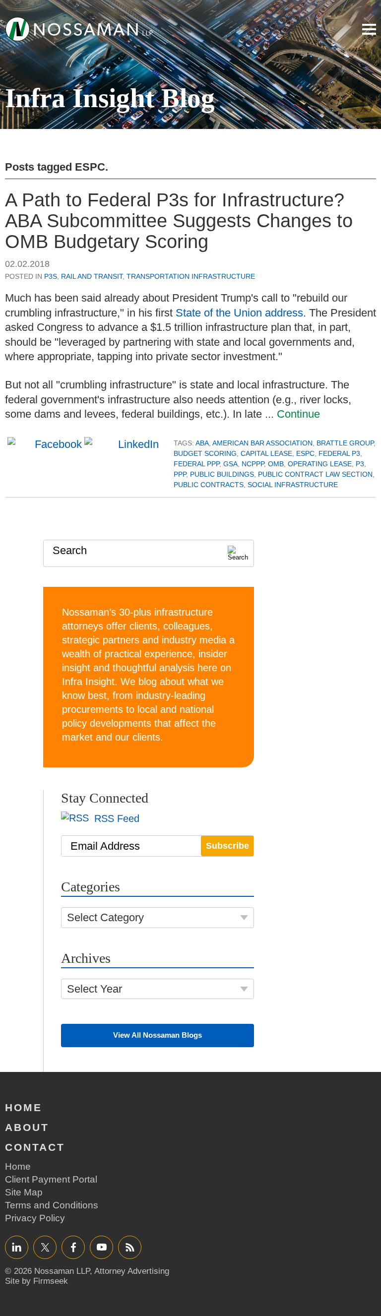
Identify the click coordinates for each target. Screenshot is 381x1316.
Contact (35, 1147)
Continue (298, 414)
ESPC (305, 453)
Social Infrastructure (293, 485)
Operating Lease (320, 464)
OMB (276, 464)
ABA (202, 443)
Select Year (94, 989)
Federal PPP (196, 464)
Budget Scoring (205, 453)
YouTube (101, 1247)
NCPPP (253, 464)
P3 (360, 464)
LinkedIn (16, 1247)
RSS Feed (115, 818)
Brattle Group (345, 443)
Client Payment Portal (51, 1179)
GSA (230, 464)
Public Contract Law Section (315, 474)
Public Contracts (209, 485)
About (27, 1127)
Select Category (105, 917)
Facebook (73, 1247)
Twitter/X (45, 1247)
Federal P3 (339, 453)
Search (70, 550)
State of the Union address (239, 313)
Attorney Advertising (131, 1271)
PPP (180, 474)
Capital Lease (266, 453)
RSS (130, 1247)
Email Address (105, 846)
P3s (50, 276)
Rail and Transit (92, 276)
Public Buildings (222, 474)
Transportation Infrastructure (191, 276)
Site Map (24, 1192)
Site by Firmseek (36, 1281)
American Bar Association (262, 443)
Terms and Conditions (51, 1205)
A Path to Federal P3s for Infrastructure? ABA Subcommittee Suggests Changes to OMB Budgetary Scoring (179, 220)
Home (23, 1107)
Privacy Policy (35, 1218)
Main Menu (369, 29)
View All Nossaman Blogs (157, 1035)
